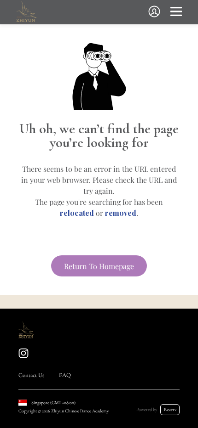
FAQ (65, 375)
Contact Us (31, 375)
